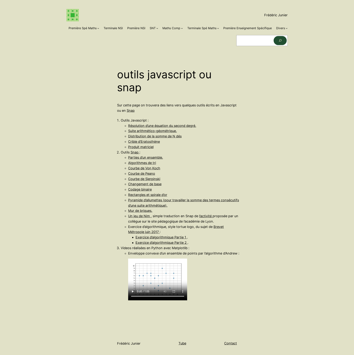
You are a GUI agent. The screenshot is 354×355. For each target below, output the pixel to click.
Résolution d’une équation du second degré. (162, 126)
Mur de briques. (140, 211)
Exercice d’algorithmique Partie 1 (161, 237)
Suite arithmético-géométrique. (152, 131)
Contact (230, 343)
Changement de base (145, 184)
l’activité (206, 216)
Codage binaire (140, 189)
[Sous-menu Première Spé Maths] (98, 28)
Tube (182, 343)
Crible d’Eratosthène (144, 142)
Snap (131, 110)
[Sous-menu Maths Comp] (182, 28)
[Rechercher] (280, 40)
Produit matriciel (141, 147)
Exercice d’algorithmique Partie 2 (162, 243)
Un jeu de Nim (139, 216)
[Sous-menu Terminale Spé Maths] (218, 28)
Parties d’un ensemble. (145, 157)
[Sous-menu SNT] (157, 28)
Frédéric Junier (276, 15)
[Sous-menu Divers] (287, 28)
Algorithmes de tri (142, 163)
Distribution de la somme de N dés (155, 136)
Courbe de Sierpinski (144, 179)
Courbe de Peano (141, 173)
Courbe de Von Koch (144, 168)
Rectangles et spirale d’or (147, 195)
